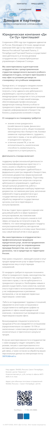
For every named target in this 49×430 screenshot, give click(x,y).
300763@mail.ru (9, 356)
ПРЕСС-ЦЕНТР (37, 4)
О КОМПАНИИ (25, 9)
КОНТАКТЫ (22, 4)
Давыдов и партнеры (21, 20)
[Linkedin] (26, 416)
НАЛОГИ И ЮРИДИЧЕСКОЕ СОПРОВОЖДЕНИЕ (23, 24)
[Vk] (20, 416)
